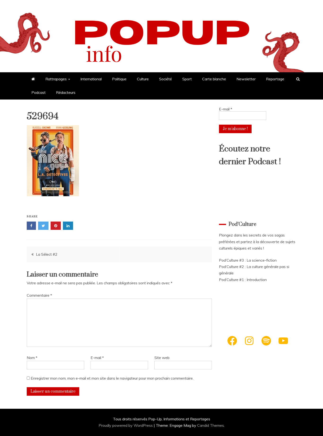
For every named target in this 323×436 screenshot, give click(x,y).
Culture (143, 79)
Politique (119, 79)
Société (165, 79)
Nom (32, 357)
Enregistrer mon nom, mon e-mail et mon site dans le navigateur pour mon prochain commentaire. (112, 378)
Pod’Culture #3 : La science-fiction (248, 260)
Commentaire (39, 295)
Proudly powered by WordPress (126, 425)
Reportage (275, 79)
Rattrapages (56, 79)
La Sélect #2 (46, 254)
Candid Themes (210, 425)
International (91, 79)
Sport (187, 79)
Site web (162, 357)
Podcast (38, 92)
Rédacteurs (65, 92)
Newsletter (246, 79)
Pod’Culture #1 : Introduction (243, 279)
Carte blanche (214, 79)
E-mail (97, 357)
